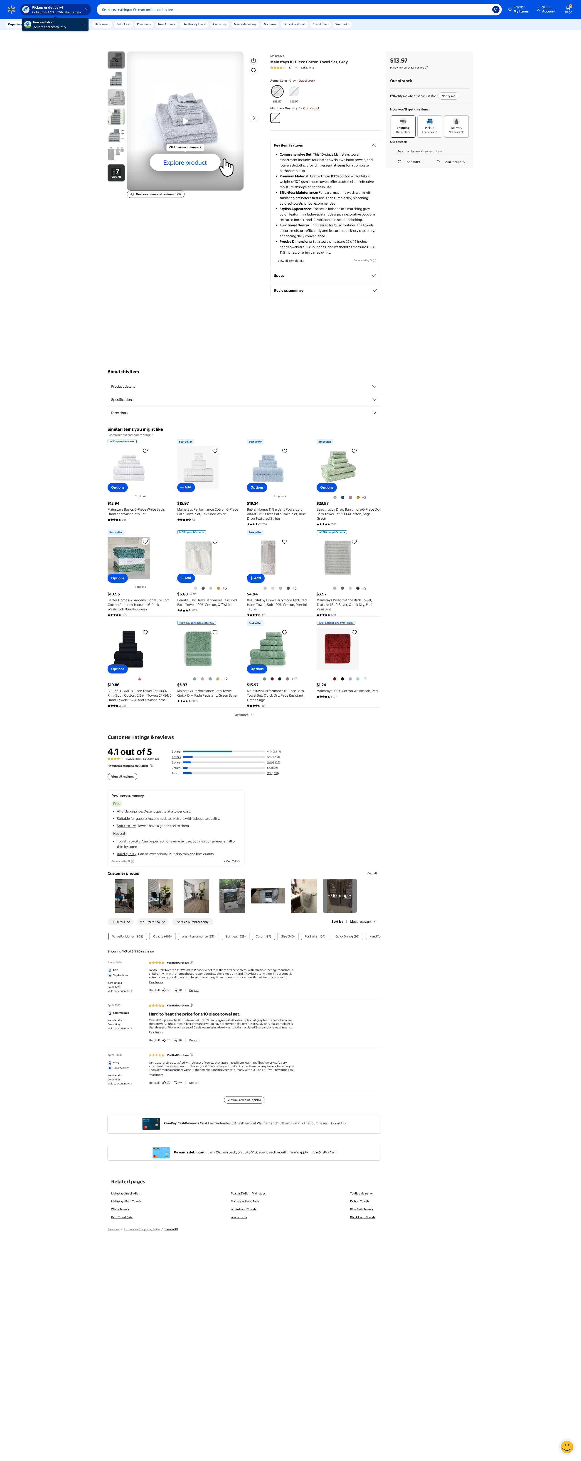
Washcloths (239, 1217)
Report (194, 990)
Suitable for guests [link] (131, 818)
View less (230, 861)
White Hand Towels (243, 1209)
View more (241, 715)
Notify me (448, 96)
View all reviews (122, 776)
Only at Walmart (294, 24)
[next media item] (254, 118)
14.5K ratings (307, 67)
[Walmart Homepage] (11, 9)
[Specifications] (374, 399)
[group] (292, 67)
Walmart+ (342, 24)
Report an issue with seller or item (419, 151)
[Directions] (374, 412)
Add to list (413, 162)
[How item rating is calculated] (151, 766)
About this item (123, 371)
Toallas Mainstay (361, 1193)
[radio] (277, 94)
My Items (270, 24)
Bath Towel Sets (122, 1217)
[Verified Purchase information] (191, 962)
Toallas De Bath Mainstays (248, 1193)
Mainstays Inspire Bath (126, 1193)
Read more (156, 982)
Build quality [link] (126, 854)
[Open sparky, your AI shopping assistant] (567, 1447)
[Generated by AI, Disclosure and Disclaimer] (375, 260)
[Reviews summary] (296, 67)
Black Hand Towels (362, 1217)
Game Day (220, 24)
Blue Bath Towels (361, 1209)
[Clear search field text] (485, 9)
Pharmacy (144, 24)
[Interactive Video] (116, 60)
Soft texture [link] (126, 826)
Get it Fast (123, 24)
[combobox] (299, 9)
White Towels (120, 1209)
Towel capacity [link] (128, 841)
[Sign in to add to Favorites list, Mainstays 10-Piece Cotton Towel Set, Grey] (253, 70)
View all (372, 873)
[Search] (496, 9)
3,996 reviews (151, 758)
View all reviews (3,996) (244, 1100)
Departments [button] (17, 24)
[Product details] (374, 386)
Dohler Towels (359, 1201)
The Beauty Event (194, 24)
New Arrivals (166, 24)
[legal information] (426, 68)
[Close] (84, 24)
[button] (518, 9)
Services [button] (45, 24)
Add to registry (455, 162)
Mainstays (277, 56)
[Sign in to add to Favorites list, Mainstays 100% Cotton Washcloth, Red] (354, 632)
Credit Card (320, 24)
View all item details (291, 260)
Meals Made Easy (245, 24)
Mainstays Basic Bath (245, 1201)
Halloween (102, 24)
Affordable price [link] (129, 811)
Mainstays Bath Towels (126, 1201)
